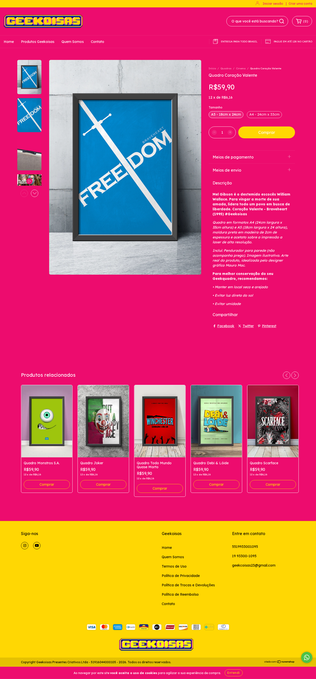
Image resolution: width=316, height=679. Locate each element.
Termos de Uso (174, 566)
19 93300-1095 (244, 556)
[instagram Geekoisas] (24, 545)
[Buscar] (282, 21)
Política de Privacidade (181, 575)
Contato (97, 41)
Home (9, 41)
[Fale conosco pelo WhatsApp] (306, 657)
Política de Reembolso (180, 594)
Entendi (233, 673)
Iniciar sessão (273, 3)
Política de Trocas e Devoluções (188, 585)
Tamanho (215, 107)
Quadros (226, 68)
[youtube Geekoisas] (36, 545)
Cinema (241, 68)
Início (212, 68)
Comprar (47, 484)
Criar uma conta (300, 3)
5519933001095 (245, 546)
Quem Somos (72, 41)
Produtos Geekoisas (37, 41)
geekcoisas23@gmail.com (254, 565)
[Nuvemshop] (279, 662)
